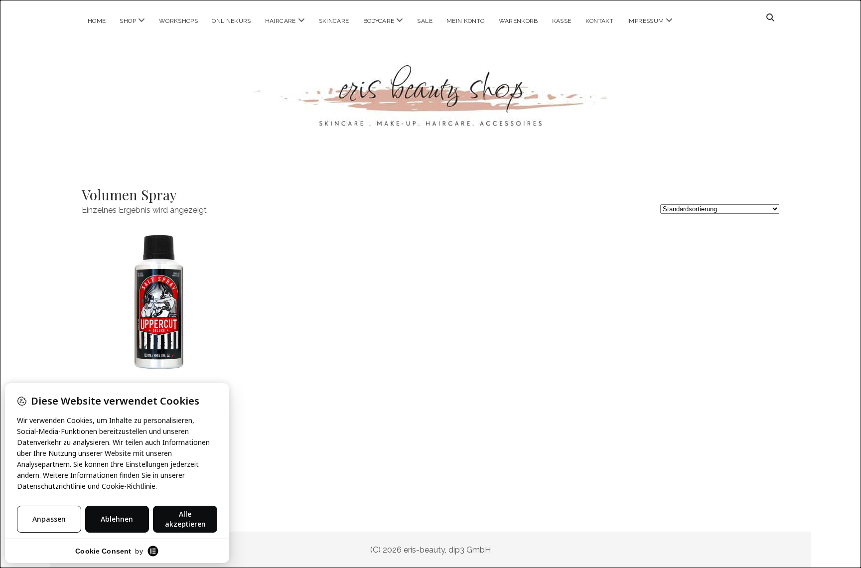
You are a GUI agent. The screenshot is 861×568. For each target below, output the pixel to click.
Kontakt (599, 20)
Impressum (645, 20)
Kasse (562, 20)
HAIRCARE (280, 20)
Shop (128, 20)
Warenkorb (518, 20)
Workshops (178, 20)
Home (97, 20)
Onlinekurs (231, 20)
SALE (424, 20)
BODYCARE (379, 20)
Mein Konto (465, 20)
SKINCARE (334, 20)
